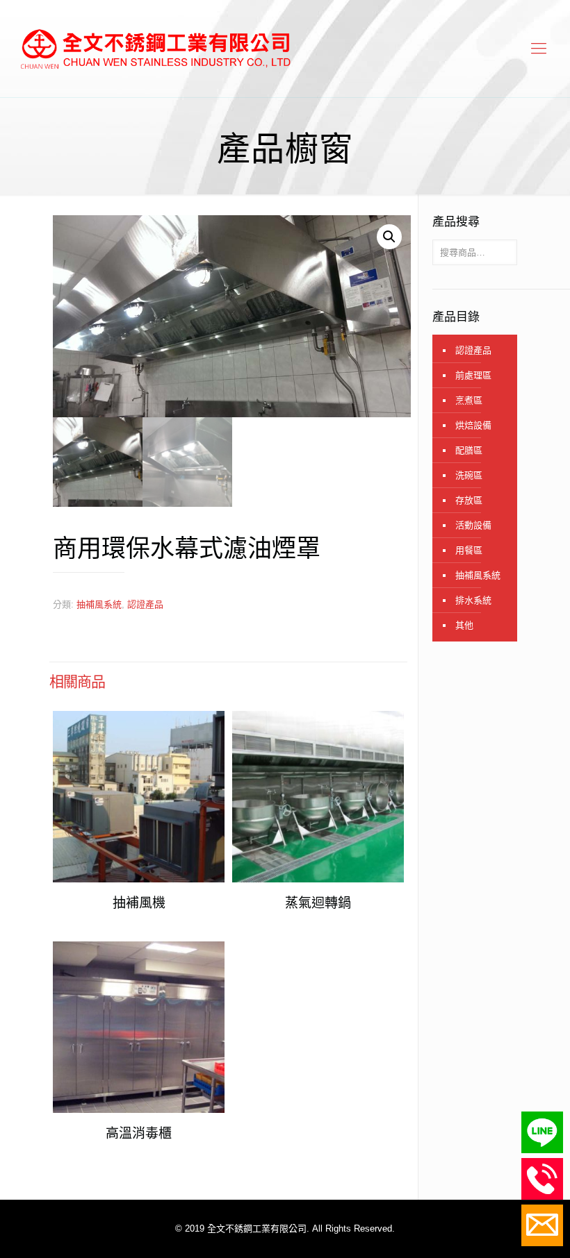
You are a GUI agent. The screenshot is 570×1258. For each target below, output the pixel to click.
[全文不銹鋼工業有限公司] (155, 48)
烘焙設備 (473, 425)
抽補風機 (139, 903)
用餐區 (468, 550)
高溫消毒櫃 (139, 1133)
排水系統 (473, 600)
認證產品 (145, 604)
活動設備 (473, 525)
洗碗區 (468, 475)
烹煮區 (468, 400)
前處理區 (473, 375)
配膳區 (468, 450)
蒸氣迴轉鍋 (318, 903)
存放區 (468, 500)
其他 (464, 625)
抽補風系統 (99, 604)
